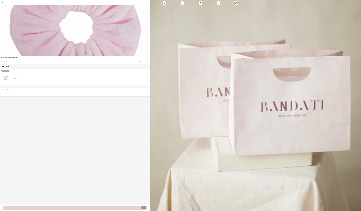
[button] (75, 66)
